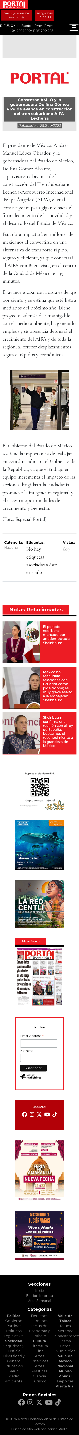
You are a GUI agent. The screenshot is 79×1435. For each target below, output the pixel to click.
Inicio (39, 1291)
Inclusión (39, 1326)
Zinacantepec (66, 1336)
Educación (13, 1366)
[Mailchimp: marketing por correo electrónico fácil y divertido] (30, 1078)
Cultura (39, 1341)
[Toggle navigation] (74, 27)
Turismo (39, 1381)
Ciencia (39, 1376)
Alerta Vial (65, 1386)
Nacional (11, 548)
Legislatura (14, 1336)
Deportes (65, 1381)
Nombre (26, 1051)
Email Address (32, 1036)
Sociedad (13, 1341)
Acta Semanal (39, 1301)
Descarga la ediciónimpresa (16, 15)
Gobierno (13, 1321)
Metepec (65, 1331)
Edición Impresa (39, 1296)
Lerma (65, 1341)
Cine (39, 1351)
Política (13, 1316)
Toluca (65, 1326)
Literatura (39, 1346)
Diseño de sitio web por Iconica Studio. (39, 1429)
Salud (14, 1371)
